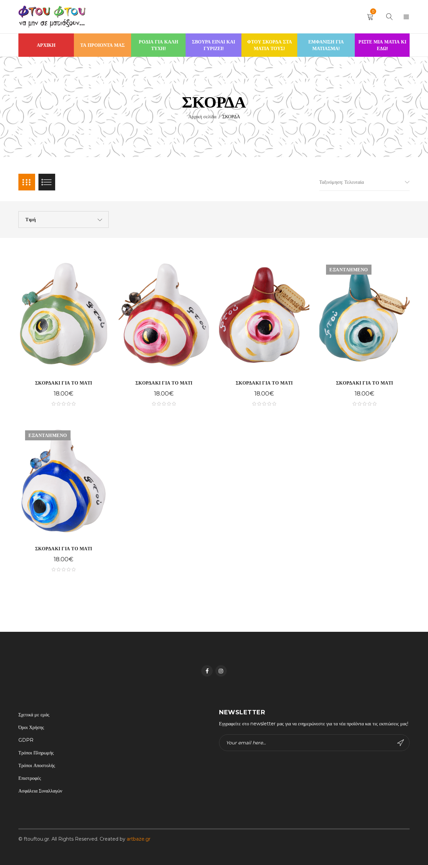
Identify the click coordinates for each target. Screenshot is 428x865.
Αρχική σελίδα (202, 117)
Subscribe (401, 742)
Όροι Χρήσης (31, 727)
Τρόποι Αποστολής (36, 765)
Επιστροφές (29, 778)
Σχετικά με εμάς (33, 715)
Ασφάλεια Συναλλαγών (40, 791)
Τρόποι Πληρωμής (36, 753)
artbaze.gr (138, 839)
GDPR (25, 740)
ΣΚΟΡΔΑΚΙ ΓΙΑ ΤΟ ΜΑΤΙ (63, 383)
